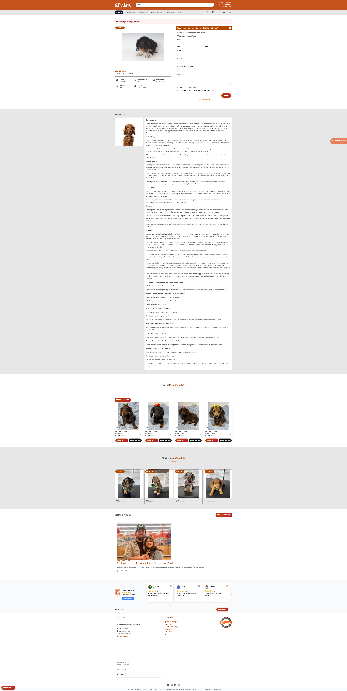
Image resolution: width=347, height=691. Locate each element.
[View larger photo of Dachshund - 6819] (170, 404)
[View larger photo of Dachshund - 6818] (140, 404)
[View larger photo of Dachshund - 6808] (230, 404)
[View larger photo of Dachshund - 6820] (200, 404)
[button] (231, 594)
